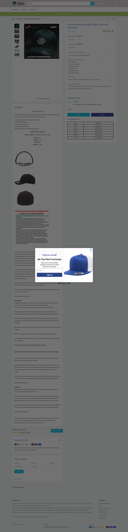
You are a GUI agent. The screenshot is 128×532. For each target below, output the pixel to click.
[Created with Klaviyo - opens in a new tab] (64, 283)
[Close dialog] (91, 250)
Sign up (49, 275)
